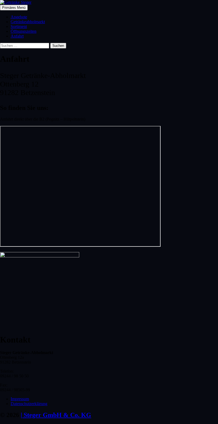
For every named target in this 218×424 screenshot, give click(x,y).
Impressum (20, 399)
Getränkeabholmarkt (28, 21)
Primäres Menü (14, 8)
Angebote (19, 17)
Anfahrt (17, 36)
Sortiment (19, 26)
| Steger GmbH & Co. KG (56, 414)
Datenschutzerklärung (29, 403)
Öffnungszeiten (23, 31)
